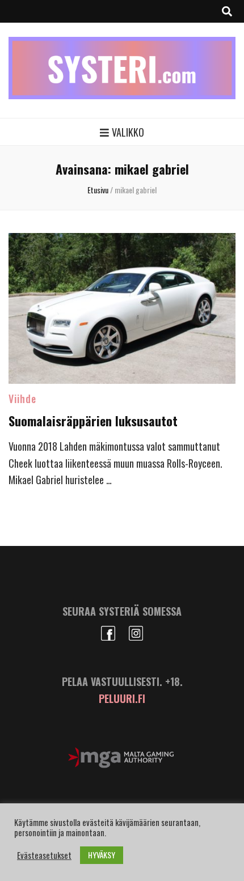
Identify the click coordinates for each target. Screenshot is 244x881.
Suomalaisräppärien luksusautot (93, 421)
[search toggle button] (227, 11)
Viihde (22, 398)
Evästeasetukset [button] (44, 855)
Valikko (128, 132)
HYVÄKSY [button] (101, 855)
